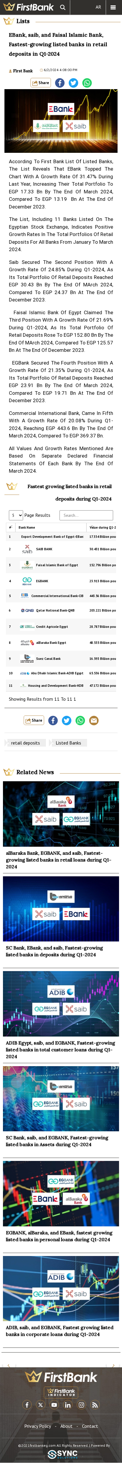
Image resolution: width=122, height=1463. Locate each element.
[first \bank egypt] (61, 1376)
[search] (62, 7)
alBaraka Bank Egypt (51, 643)
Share (43, 82)
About (66, 1426)
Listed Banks (68, 743)
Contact (90, 1426)
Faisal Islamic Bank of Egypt (57, 565)
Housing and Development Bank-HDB (56, 686)
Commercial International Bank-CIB (57, 596)
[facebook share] (60, 83)
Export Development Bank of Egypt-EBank (52, 537)
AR (98, 7)
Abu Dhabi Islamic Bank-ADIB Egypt (57, 673)
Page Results (36, 515)
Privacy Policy (37, 1426)
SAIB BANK (44, 549)
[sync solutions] (62, 1455)
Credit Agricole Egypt (52, 627)
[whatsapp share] (87, 83)
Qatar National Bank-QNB (55, 610)
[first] (28, 7)
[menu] (113, 7)
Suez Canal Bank (48, 659)
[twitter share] (73, 83)
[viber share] (94, 720)
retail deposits (25, 743)
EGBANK (42, 581)
